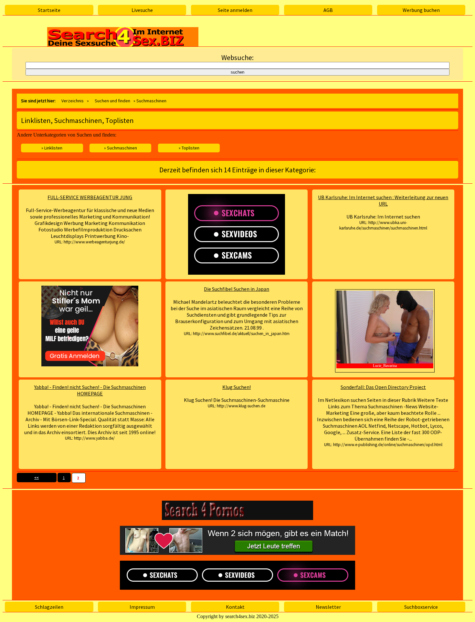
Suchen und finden (112, 101)
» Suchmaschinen (120, 148)
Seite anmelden (235, 10)
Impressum (142, 607)
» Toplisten (189, 148)
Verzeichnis (72, 101)
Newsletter (328, 607)
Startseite (49, 10)
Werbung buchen (421, 10)
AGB (328, 10)
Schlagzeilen (49, 607)
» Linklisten (51, 148)
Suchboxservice (421, 607)
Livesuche (142, 10)
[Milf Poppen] (90, 326)
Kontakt (235, 607)
